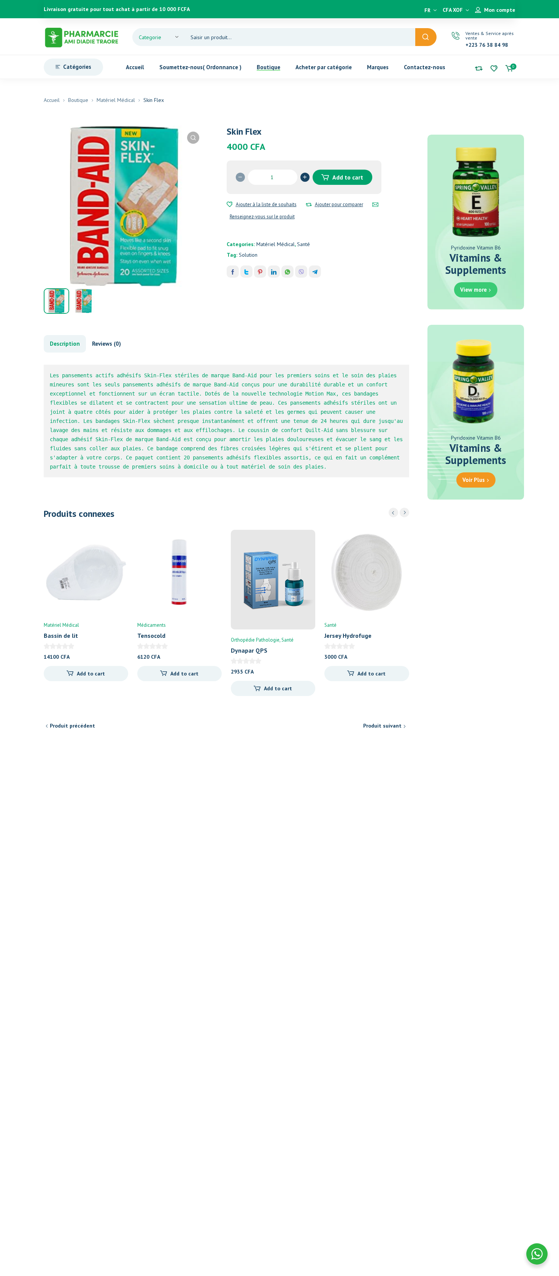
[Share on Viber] (301, 271)
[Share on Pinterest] (260, 271)
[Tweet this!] (246, 271)
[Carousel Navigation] (399, 512)
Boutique (78, 100)
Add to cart (347, 177)
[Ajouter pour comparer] (309, 205)
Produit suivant (382, 725)
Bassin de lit (61, 635)
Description (65, 343)
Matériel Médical (116, 100)
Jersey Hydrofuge (348, 635)
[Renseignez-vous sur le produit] (375, 205)
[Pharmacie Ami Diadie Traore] (82, 36)
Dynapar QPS (249, 650)
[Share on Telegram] (315, 271)
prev (393, 512)
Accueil (52, 100)
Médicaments (151, 625)
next (404, 512)
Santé (303, 244)
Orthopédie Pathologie (255, 640)
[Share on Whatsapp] (287, 271)
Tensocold (151, 635)
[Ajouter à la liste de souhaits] (230, 205)
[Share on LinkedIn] (274, 271)
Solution (248, 254)
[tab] (65, 344)
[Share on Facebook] (233, 271)
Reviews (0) (106, 343)
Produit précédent (72, 725)
